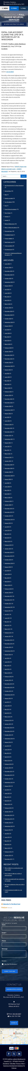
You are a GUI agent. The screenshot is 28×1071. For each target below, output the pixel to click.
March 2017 (8, 629)
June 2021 (7, 446)
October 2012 (8, 822)
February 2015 (8, 720)
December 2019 (8, 508)
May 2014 (7, 753)
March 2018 (8, 585)
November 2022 (9, 402)
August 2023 (8, 370)
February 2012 (8, 852)
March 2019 (8, 541)
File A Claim (8, 213)
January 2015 (8, 724)
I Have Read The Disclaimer (10, 964)
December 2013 (8, 771)
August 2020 (8, 479)
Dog (6, 205)
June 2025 (7, 293)
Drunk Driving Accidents (10, 209)
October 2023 (8, 362)
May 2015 (7, 709)
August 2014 (8, 742)
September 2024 (9, 322)
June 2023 (7, 377)
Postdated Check (9, 235)
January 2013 (8, 811)
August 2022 (8, 413)
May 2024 (7, 337)
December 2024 (8, 311)
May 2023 (7, 380)
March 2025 (8, 304)
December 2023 (8, 355)
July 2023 (7, 373)
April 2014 (7, 757)
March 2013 (8, 804)
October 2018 (8, 559)
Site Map (12, 1063)
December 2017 (8, 596)
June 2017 (7, 618)
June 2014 (7, 749)
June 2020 (7, 486)
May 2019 (7, 534)
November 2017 (9, 600)
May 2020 (7, 490)
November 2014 (9, 731)
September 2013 (9, 782)
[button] (26, 1069)
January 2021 (8, 461)
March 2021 (8, 453)
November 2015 (9, 687)
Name (3, 925)
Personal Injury (8, 231)
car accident (10, 72)
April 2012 (7, 844)
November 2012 (9, 819)
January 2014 (8, 768)
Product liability (8, 238)
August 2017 (8, 610)
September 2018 (9, 563)
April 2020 (7, 494)
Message (4, 949)
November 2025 (9, 275)
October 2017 (8, 603)
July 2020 (7, 483)
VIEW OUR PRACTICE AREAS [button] (15, 24)
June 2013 (7, 793)
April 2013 (7, 800)
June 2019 (7, 530)
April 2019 (7, 537)
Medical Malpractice (9, 224)
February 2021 (8, 457)
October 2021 (8, 435)
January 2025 (8, 307)
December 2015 (8, 684)
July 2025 (7, 289)
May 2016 (7, 665)
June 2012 (7, 837)
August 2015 (8, 698)
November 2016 (9, 643)
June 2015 (7, 705)
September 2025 (9, 282)
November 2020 (9, 468)
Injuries (6, 220)
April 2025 (7, 300)
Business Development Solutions (13, 1066)
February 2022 (8, 424)
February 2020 (8, 501)
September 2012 (9, 826)
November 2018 (9, 556)
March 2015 (8, 716)
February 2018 (8, 589)
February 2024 (8, 348)
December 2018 (8, 552)
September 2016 (9, 651)
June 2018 (7, 574)
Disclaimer (4, 960)
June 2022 (7, 421)
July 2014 (7, 746)
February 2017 (8, 632)
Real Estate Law (9, 242)
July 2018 (7, 570)
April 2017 (7, 625)
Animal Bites (8, 191)
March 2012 (8, 848)
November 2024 (9, 315)
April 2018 (7, 581)
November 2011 (9, 859)
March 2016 (8, 673)
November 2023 (9, 359)
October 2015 (8, 691)
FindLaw (14, 1068)
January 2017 (8, 636)
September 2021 (9, 439)
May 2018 (7, 578)
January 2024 (8, 351)
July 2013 (7, 789)
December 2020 (8, 464)
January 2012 (8, 855)
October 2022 (8, 406)
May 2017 (7, 621)
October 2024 (8, 318)
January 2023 (8, 395)
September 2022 (9, 410)
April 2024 (7, 340)
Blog (6, 194)
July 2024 (7, 329)
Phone (4, 941)
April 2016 (7, 669)
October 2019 (8, 516)
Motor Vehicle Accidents (11, 227)
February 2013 (8, 808)
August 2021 (8, 443)
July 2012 (7, 833)
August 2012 (8, 830)
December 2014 (8, 727)
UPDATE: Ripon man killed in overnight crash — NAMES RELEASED (13, 169)
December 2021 (8, 428)
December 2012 (8, 815)
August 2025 (8, 286)
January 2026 (8, 267)
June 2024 (7, 333)
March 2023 (8, 388)
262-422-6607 (17, 1014)
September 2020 (9, 475)
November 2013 (9, 775)
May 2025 (7, 296)
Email (4, 933)
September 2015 (9, 694)
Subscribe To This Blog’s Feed (11, 904)
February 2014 (8, 764)
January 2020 (8, 505)
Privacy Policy (20, 1063)
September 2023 (9, 366)
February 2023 (8, 391)
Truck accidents (9, 246)
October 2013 (8, 778)
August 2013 (8, 786)
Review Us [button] (14, 1023)
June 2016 (7, 662)
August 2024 (8, 326)
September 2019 (9, 519)
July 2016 (7, 658)
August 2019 (8, 523)
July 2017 (7, 614)
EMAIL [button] (15, 8)
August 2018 (8, 567)
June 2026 (7, 264)
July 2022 (7, 417)
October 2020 (8, 472)
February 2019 (8, 545)
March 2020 (8, 497)
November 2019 (9, 512)
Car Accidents (8, 202)
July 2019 (7, 527)
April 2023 (7, 384)
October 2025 (8, 278)
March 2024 (8, 344)
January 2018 (8, 592)
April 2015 (7, 713)
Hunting (7, 216)
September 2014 (9, 738)
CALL (24, 8)
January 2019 (8, 548)
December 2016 (8, 640)
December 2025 (8, 271)
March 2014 (8, 760)
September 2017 (9, 607)
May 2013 (7, 797)
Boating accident (9, 198)
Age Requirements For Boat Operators (14, 185)
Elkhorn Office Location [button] (14, 989)
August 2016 (8, 654)
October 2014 (8, 735)
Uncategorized (8, 249)
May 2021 (7, 450)
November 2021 (9, 432)
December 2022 (8, 399)
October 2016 (8, 647)
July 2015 (7, 702)
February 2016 (8, 676)
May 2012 (7, 841)
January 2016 (8, 680)
